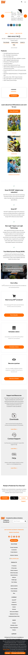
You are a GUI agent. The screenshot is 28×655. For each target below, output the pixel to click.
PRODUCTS (14, 562)
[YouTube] (11, 537)
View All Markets (14, 111)
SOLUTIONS (14, 544)
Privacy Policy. (6, 649)
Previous (2, 16)
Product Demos (14, 555)
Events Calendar (14, 588)
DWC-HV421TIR (18, 33)
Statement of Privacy (14, 614)
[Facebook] (9, 537)
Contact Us (22, 42)
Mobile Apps (14, 579)
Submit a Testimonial (18, 529)
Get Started (13, 273)
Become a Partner (14, 378)
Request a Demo (14, 42)
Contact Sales (14, 498)
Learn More (13, 429)
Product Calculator (14, 547)
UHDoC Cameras (14, 570)
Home (6, 33)
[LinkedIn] (16, 537)
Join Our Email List (8, 529)
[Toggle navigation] (25, 2)
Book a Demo (14, 540)
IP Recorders (14, 568)
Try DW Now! (14, 95)
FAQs (14, 44)
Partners (14, 630)
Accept (7, 653)
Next (25, 16)
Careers (14, 607)
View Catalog (14, 582)
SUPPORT (14, 633)
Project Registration (14, 627)
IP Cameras (14, 565)
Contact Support (23, 499)
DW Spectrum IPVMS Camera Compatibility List (14, 637)
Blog (14, 593)
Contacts (14, 623)
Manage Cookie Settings (18, 653)
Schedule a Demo (14, 347)
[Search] (21, 2)
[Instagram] (19, 537)
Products (11, 33)
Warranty (14, 609)
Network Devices (14, 575)
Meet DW (14, 600)
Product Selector (14, 552)
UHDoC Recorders (14, 572)
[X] (14, 537)
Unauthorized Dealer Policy (14, 616)
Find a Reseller (6, 42)
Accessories (14, 549)
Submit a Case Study (14, 532)
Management (14, 604)
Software (14, 577)
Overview (13, 89)
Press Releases (14, 591)
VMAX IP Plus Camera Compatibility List (14, 639)
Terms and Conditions (14, 611)
